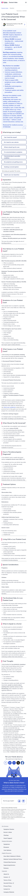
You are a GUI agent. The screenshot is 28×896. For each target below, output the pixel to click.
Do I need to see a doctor (11, 142)
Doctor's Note (4, 8)
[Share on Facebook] (22, 763)
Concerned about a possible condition (12, 157)
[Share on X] (18, 763)
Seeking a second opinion (11, 167)
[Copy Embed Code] (14, 763)
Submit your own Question (11, 175)
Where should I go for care (11, 147)
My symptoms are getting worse (13, 162)
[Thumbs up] (19, 800)
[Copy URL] (5, 763)
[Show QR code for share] (10, 763)
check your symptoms (10, 407)
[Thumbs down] (23, 800)
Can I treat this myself (10, 137)
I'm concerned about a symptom (13, 152)
